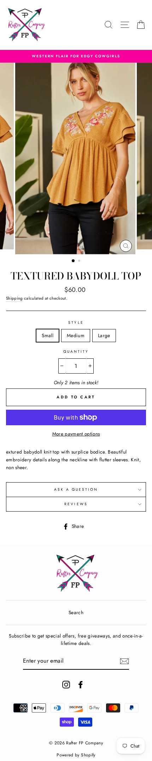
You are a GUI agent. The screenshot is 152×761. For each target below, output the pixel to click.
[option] (76, 56)
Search (76, 612)
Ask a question (76, 489)
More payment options (76, 433)
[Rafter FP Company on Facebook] (80, 684)
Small (47, 335)
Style (75, 322)
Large (104, 335)
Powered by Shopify (76, 755)
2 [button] (80, 261)
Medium (75, 335)
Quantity (76, 351)
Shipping (14, 298)
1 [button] (73, 261)
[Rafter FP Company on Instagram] (66, 684)
